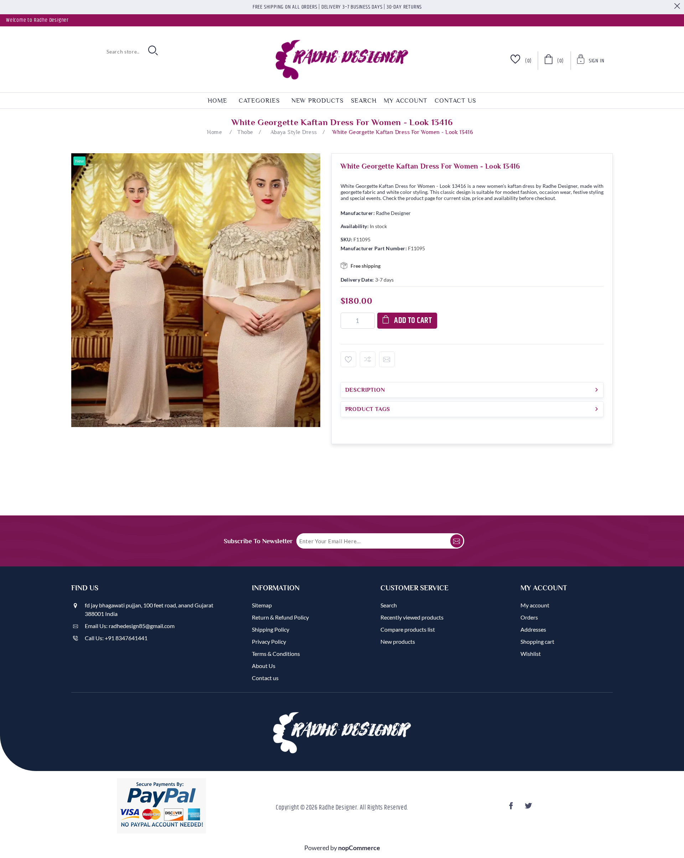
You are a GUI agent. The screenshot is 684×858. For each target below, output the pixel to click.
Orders (529, 617)
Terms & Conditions (276, 653)
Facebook (512, 808)
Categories (259, 100)
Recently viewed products (412, 617)
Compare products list (407, 629)
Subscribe (456, 541)
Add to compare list (367, 359)
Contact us (455, 100)
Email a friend (387, 359)
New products (317, 100)
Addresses (533, 629)
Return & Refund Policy (280, 617)
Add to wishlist (348, 359)
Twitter (529, 808)
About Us (263, 665)
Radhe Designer (393, 213)
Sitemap (262, 605)
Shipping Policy (270, 629)
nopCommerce (359, 848)
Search (364, 100)
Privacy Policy (269, 641)
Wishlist (530, 653)
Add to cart (413, 320)
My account (406, 100)
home (217, 100)
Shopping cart (537, 641)
